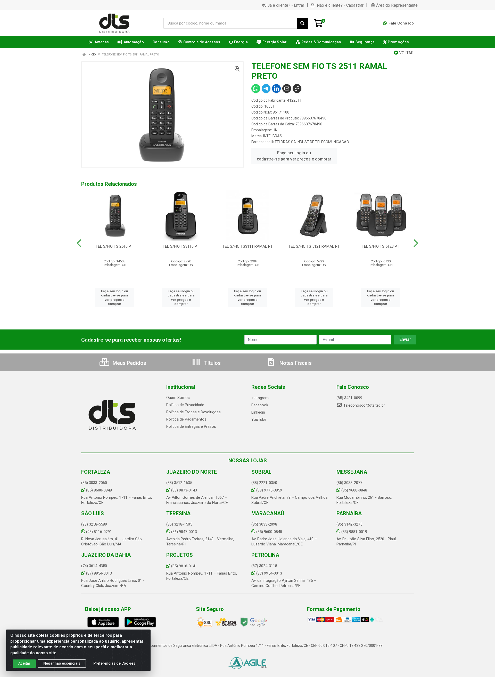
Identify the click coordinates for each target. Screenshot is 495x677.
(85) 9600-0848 (99, 490)
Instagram (260, 398)
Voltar (406, 52)
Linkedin (258, 412)
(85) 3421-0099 (349, 398)
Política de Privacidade (185, 404)
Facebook (259, 405)
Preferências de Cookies (114, 663)
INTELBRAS (272, 136)
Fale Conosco (400, 23)
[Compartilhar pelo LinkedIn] (276, 88)
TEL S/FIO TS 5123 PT (380, 246)
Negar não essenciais (61, 663)
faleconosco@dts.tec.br (364, 405)
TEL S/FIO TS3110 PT (181, 246)
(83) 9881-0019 (354, 531)
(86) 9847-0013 (184, 531)
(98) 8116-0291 (99, 531)
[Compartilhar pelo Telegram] (266, 88)
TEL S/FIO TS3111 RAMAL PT (247, 246)
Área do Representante (397, 5)
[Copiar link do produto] (297, 88)
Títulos (212, 363)
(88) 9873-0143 (184, 490)
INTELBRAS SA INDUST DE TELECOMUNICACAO (310, 142)
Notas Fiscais (295, 363)
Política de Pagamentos (186, 419)
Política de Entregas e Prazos (191, 426)
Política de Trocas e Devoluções (193, 412)
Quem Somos (178, 397)
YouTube (258, 419)
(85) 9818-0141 (184, 566)
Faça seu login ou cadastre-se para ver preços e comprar (294, 156)
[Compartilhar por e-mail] (286, 88)
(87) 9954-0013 (99, 573)
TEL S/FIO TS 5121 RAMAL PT (314, 246)
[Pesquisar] (302, 23)
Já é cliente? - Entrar (285, 5)
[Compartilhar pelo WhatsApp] (255, 88)
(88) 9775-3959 (269, 490)
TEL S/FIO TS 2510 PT (114, 246)
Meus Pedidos (128, 363)
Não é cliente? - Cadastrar (340, 5)
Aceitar (24, 663)
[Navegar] (79, 243)
